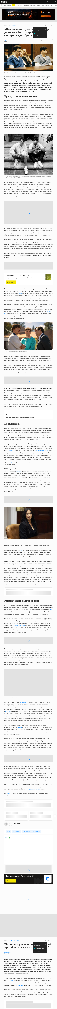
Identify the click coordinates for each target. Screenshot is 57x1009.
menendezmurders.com (41, 399)
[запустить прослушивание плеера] (45, 25)
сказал (20, 709)
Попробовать (37, 36)
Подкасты (33, 5)
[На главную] (4, 2)
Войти (43, 1)
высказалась (24, 698)
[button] (55, 2)
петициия (11, 410)
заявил (11, 399)
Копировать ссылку (47, 41)
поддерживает (24, 684)
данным (11, 965)
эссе (21, 498)
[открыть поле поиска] (51, 2)
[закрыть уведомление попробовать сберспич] (45, 29)
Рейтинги (19, 5)
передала (8, 693)
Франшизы (26, 5)
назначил (9, 776)
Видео (38, 5)
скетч (20, 253)
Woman (47, 5)
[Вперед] (55, 829)
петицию (19, 419)
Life (43, 5)
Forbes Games (9, 5)
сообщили (21, 970)
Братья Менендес (20, 607)
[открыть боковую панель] (48, 2)
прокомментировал (34, 771)
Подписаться (10, 242)
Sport (51, 5)
